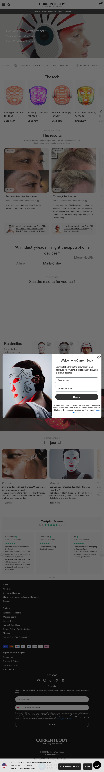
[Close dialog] (98, 356)
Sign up (76, 396)
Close (87, 766)
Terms (79, 412)
